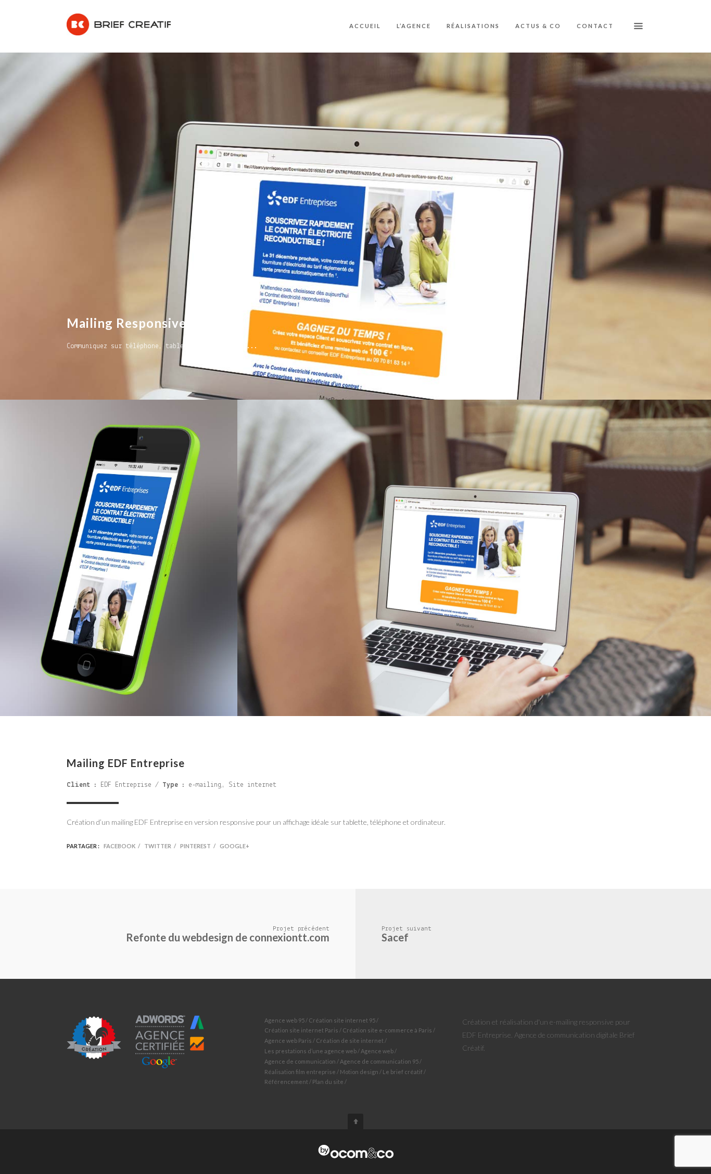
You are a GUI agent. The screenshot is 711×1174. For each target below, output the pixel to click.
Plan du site (328, 1081)
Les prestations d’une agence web (310, 1051)
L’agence (414, 25)
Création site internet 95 (342, 1020)
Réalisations (473, 25)
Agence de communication (300, 1061)
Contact (595, 25)
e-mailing (205, 785)
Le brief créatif (403, 1071)
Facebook (119, 846)
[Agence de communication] (355, 1151)
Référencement (286, 1081)
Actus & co (538, 25)
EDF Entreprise (125, 785)
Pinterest (195, 846)
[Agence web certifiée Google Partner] (136, 1040)
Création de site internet (350, 1040)
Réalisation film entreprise (300, 1071)
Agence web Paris (288, 1040)
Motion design (359, 1071)
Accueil (365, 25)
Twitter (157, 846)
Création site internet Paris (301, 1030)
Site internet (252, 785)
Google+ (234, 846)
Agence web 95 (284, 1020)
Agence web (377, 1051)
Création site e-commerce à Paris (387, 1030)
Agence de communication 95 (379, 1061)
